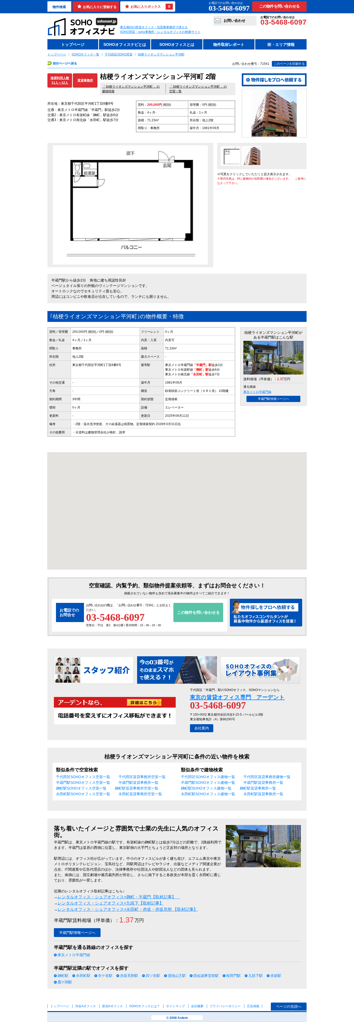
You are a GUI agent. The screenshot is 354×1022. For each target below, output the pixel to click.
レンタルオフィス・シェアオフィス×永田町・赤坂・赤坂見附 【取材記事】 (128, 909)
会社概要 (197, 1006)
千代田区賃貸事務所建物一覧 (267, 777)
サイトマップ (175, 1006)
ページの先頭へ (288, 1006)
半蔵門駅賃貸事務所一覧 (138, 782)
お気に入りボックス (150, 6)
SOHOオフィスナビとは (124, 44)
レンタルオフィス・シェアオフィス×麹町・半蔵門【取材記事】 (119, 897)
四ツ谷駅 (153, 976)
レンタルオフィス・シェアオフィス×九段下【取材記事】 (111, 903)
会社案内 (201, 728)
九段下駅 (255, 976)
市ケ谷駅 (105, 976)
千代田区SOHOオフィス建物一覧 (208, 777)
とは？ (144, 1006)
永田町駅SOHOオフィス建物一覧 (208, 794)
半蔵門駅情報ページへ (273, 399)
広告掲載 (253, 1006)
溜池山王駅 (177, 976)
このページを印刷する (289, 64)
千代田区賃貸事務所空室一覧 (142, 777)
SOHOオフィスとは (176, 44)
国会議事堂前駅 (206, 976)
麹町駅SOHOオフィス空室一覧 (81, 788)
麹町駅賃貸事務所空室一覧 (136, 788)
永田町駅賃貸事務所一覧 (263, 794)
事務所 (77, 348)
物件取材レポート (228, 44)
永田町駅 (83, 976)
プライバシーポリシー (226, 1006)
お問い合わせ (234, 20)
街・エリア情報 (281, 44)
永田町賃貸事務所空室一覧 (140, 794)
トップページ (72, 44)
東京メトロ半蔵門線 (257, 392)
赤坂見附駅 (129, 976)
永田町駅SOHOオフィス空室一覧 (83, 794)
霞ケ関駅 (65, 982)
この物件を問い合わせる (279, 6)
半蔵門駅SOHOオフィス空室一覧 (83, 782)
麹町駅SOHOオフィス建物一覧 (206, 788)
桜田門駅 (233, 976)
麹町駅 (63, 976)
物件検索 (59, 7)
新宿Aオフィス (112, 1006)
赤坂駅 (275, 976)
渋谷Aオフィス (85, 1006)
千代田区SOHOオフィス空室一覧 (83, 777)
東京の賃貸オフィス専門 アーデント (237, 697)
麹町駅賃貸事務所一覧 (258, 788)
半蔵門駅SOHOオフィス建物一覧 (208, 782)
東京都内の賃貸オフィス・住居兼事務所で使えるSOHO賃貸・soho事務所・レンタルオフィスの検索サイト (160, 29)
